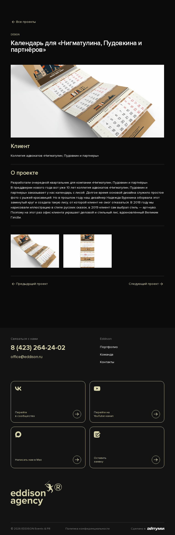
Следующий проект (144, 284)
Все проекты (26, 22)
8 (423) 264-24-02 (38, 348)
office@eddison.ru (26, 357)
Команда (106, 354)
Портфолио (109, 347)
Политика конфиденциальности (87, 528)
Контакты (107, 362)
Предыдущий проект (32, 284)
